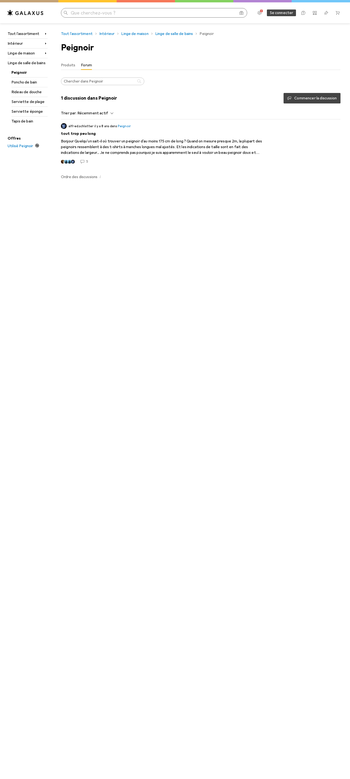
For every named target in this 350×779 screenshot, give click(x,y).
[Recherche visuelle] (241, 13)
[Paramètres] (259, 13)
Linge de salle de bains (26, 63)
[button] (100, 177)
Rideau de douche (26, 92)
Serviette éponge (27, 111)
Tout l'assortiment (23, 33)
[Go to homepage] (25, 12)
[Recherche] (139, 81)
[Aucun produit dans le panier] (337, 13)
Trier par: (69, 113)
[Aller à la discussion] (200, 143)
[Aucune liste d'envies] (326, 13)
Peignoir (19, 72)
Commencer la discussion (315, 98)
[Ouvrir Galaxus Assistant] (303, 13)
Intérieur (15, 43)
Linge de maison (21, 53)
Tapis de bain (22, 121)
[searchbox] (102, 81)
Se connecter (281, 12)
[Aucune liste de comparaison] (315, 13)
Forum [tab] (86, 65)
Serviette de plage (28, 101)
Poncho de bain (24, 82)
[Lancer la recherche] (65, 13)
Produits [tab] (68, 65)
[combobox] (94, 113)
